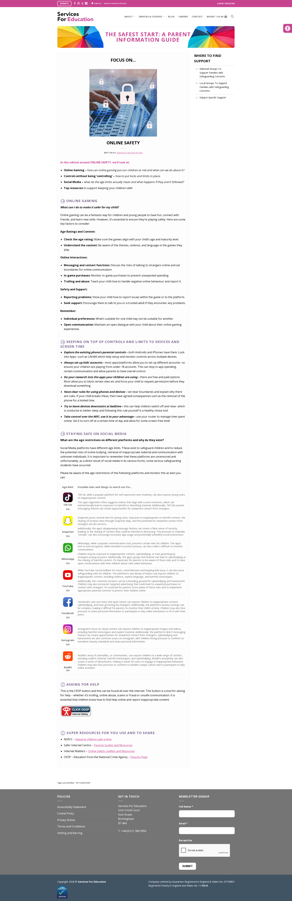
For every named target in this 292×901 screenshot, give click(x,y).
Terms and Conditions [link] (71, 826)
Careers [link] (183, 16)
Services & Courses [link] (150, 16)
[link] (287, 28)
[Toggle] (196, 69)
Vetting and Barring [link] (69, 833)
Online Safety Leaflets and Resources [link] (111, 751)
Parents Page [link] (139, 757)
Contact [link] (197, 16)
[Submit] (232, 16)
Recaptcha (185, 840)
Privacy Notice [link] (66, 820)
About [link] (128, 16)
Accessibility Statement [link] (71, 807)
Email (183, 823)
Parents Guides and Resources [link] (113, 745)
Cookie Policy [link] (65, 813)
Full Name (186, 806)
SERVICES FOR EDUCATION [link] (129, 152)
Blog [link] (171, 16)
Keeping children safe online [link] (94, 739)
